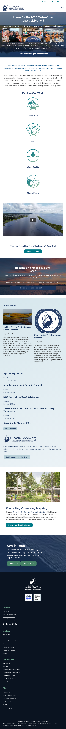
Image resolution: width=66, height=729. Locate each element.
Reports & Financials (9, 650)
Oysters (33, 141)
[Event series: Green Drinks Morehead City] (16, 418)
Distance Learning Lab (9, 641)
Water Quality (33, 167)
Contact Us (6, 611)
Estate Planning (7, 701)
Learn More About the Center (19, 525)
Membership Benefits (9, 695)
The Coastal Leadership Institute (12, 669)
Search (5, 653)
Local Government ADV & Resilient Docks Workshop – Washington (29, 409)
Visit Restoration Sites (9, 615)
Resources (6, 638)
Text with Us (28, 563)
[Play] (33, 220)
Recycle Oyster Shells (9, 679)
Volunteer (5, 666)
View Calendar (10, 429)
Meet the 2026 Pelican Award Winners (47, 336)
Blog (4, 644)
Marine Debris (33, 193)
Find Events (6, 663)
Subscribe (14, 563)
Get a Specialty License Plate (11, 672)
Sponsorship (6, 704)
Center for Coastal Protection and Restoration (29, 512)
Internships (6, 682)
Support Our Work (33, 251)
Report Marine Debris (9, 676)
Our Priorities (6, 635)
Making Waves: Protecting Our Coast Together (17, 328)
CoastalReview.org (10, 446)
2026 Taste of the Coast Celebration (21, 397)
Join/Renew (8, 709)
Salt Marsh (33, 115)
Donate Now (6, 692)
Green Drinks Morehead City (17, 423)
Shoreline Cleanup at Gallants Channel (22, 385)
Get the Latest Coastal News (17, 457)
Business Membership (9, 698)
